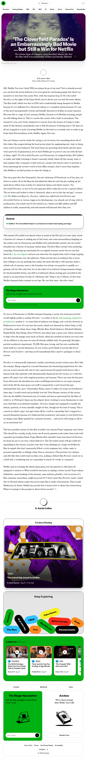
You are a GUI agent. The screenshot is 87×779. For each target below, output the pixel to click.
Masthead (43, 687)
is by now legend (19, 254)
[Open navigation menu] (83, 3)
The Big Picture (36, 672)
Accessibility (59, 745)
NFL (34, 9)
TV (46, 9)
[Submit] (78, 300)
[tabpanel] (43, 224)
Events (60, 9)
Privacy (36, 745)
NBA (27, 9)
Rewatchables (81, 9)
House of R (11, 672)
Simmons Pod (69, 9)
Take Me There (64, 735)
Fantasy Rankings (18, 9)
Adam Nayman (14, 583)
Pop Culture (15, 661)
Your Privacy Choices (46, 745)
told (5, 196)
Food (61, 661)
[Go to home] (3, 3)
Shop (71, 687)
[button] (43, 3)
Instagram (42, 749)
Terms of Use (28, 745)
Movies (52, 9)
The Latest (6, 9)
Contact (16, 687)
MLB (40, 9)
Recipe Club (59, 672)
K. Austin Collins (44, 78)
